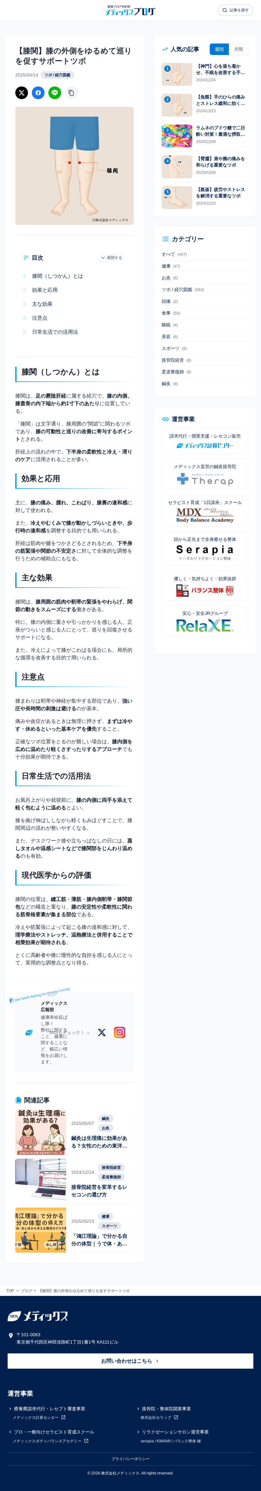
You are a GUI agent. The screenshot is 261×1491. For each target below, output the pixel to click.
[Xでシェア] (21, 92)
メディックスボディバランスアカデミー (47, 1441)
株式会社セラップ (156, 1418)
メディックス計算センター (36, 1418)
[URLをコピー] (71, 92)
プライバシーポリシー (130, 1459)
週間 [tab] (219, 49)
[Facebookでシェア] (38, 92)
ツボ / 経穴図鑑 (57, 75)
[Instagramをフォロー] (119, 1032)
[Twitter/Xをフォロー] (101, 1032)
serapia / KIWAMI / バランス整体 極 (171, 1441)
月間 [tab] (238, 49)
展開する (114, 257)
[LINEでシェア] (54, 92)
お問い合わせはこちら (127, 1361)
